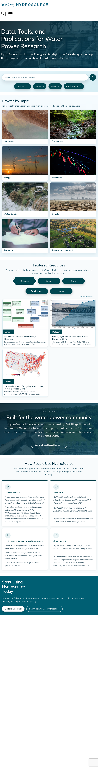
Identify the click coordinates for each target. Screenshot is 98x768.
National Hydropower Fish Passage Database (20, 337)
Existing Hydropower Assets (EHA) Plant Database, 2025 (70, 337)
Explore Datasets (13, 609)
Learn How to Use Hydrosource (44, 609)
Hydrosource (32, 4)
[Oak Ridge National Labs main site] (7, 5)
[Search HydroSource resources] (92, 77)
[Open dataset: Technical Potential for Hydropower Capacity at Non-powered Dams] (25, 365)
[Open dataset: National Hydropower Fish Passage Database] (25, 315)
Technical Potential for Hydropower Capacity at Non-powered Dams (24, 387)
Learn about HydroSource (47, 445)
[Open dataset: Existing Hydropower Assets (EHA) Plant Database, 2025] (72, 315)
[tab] (24, 281)
